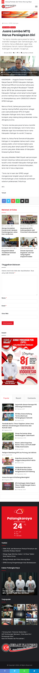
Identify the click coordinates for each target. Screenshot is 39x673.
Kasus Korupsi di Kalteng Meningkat (16, 477)
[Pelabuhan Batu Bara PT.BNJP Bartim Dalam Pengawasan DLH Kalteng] (8, 470)
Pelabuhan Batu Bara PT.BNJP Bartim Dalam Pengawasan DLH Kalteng (25, 469)
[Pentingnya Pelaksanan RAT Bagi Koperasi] (31, 614)
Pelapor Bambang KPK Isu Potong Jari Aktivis (19, 453)
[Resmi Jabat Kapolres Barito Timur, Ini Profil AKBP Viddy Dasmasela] (8, 446)
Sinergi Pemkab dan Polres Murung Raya (16, 559)
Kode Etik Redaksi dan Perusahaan (13, 638)
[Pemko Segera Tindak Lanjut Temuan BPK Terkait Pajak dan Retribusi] (19, 583)
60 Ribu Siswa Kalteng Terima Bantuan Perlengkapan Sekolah (23, 416)
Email (4, 306)
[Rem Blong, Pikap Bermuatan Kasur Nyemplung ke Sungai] (19, 621)
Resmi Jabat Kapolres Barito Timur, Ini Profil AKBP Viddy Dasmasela (25, 445)
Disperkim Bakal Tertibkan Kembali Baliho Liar (9, 253)
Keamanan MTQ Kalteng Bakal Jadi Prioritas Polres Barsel (28, 230)
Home (5, 23)
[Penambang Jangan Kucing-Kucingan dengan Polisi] (31, 621)
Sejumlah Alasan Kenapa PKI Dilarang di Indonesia (26, 406)
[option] (19, 583)
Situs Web (5, 313)
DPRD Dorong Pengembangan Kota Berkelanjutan (19, 562)
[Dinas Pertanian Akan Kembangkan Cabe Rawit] (8, 436)
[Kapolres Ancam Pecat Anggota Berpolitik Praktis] (8, 461)
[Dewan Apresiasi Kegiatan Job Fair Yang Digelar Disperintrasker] (28, 242)
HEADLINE (13, 27)
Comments (32, 398)
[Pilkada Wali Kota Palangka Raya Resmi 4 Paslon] (7, 621)
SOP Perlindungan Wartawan (11, 634)
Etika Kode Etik (26, 634)
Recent (18, 398)
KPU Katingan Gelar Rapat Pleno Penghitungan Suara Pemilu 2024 (25, 485)
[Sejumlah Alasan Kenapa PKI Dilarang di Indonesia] (8, 407)
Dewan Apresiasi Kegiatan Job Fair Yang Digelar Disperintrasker (27, 254)
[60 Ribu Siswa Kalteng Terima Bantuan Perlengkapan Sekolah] (8, 417)
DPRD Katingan (13, 23)
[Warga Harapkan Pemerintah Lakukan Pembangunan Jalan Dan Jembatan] (10, 219)
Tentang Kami (6, 632)
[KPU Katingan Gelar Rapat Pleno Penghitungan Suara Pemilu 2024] (8, 486)
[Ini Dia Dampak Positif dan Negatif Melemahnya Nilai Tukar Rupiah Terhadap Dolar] (7, 614)
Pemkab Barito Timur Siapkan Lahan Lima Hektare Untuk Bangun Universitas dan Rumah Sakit (18, 426)
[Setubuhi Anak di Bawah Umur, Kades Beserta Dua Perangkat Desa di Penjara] (19, 607)
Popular (6, 398)
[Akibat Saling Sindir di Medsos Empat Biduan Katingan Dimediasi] (31, 607)
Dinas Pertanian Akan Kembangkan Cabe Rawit (25, 434)
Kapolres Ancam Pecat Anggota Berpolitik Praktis (25, 459)
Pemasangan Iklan (7, 636)
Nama (4, 298)
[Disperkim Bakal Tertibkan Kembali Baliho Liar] (10, 242)
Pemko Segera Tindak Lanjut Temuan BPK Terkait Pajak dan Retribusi (18, 592)
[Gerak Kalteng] (9, 6)
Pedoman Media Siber (19, 632)
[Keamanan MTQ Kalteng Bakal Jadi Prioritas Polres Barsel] (28, 219)
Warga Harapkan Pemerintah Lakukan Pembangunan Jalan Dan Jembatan (9, 231)
